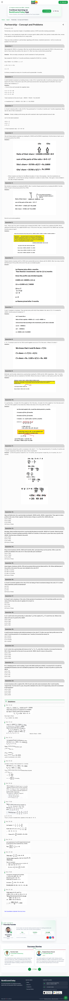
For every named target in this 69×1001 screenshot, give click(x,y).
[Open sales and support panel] (66, 998)
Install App (47, 11)
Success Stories (30, 989)
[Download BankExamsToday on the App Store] (47, 992)
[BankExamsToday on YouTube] (48, 937)
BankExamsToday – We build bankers (51, 998)
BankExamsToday (8, 981)
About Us (28, 984)
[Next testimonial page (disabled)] (39, 969)
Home (3, 19)
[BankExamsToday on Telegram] (50, 937)
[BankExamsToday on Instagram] (53, 937)
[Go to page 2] (29, 969)
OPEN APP (64, 2)
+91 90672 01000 (50, 987)
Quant (8, 19)
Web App (57, 11)
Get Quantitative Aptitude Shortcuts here (15, 911)
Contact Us (29, 986)
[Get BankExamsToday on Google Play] (57, 992)
